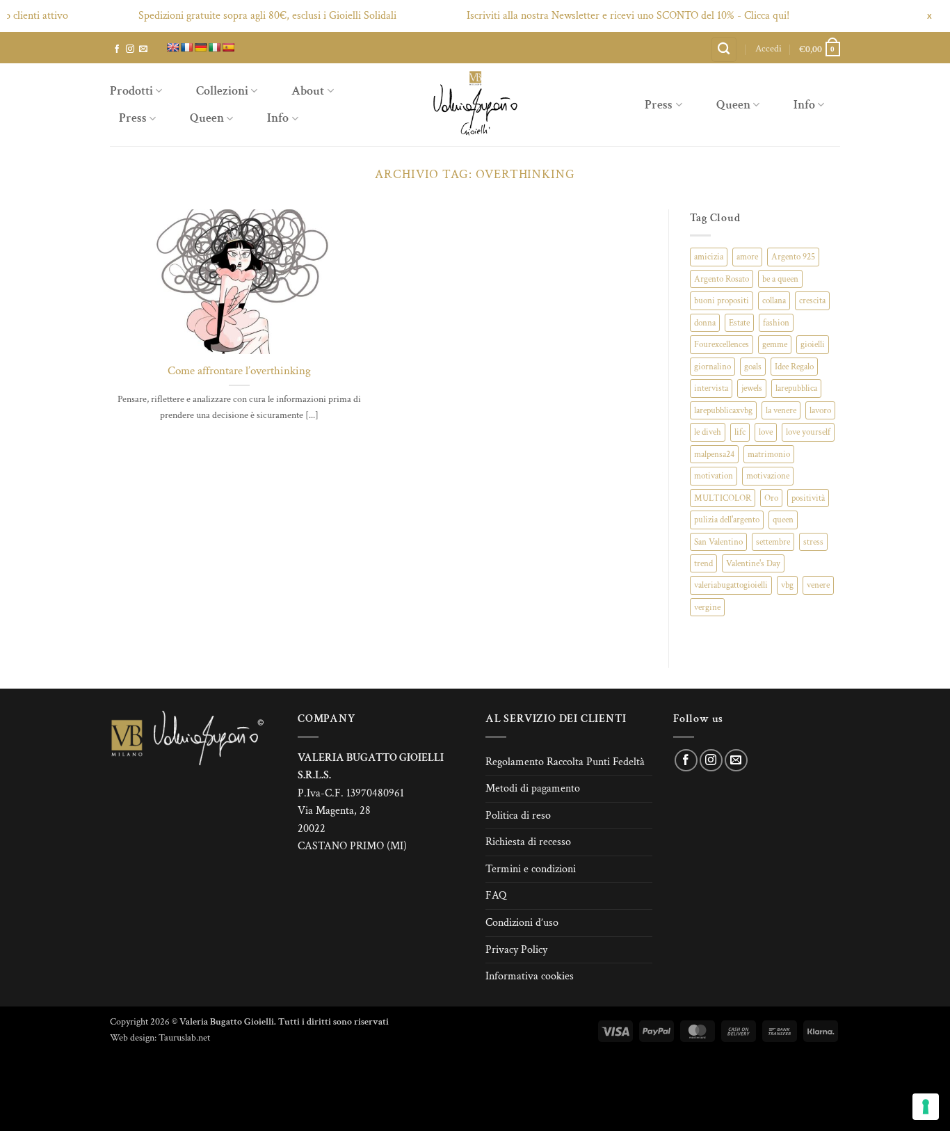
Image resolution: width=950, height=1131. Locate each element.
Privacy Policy (516, 949)
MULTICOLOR (722, 498)
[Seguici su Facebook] (117, 49)
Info (278, 118)
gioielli (812, 344)
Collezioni (222, 91)
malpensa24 (714, 454)
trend (703, 563)
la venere (781, 410)
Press (133, 118)
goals (753, 366)
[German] (200, 47)
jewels (751, 388)
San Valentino (718, 541)
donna (705, 322)
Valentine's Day (753, 563)
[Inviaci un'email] (143, 49)
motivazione (767, 475)
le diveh (707, 432)
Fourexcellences (721, 344)
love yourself (808, 432)
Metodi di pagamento (532, 788)
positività (808, 498)
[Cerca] (723, 50)
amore (747, 256)
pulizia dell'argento (726, 519)
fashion (776, 322)
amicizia (708, 256)
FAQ (495, 895)
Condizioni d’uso (521, 922)
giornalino (712, 366)
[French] (186, 47)
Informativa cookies (529, 976)
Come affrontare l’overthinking (239, 371)
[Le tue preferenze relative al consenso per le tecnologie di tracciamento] (925, 1106)
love (766, 432)
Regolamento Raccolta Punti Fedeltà (565, 762)
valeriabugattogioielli (731, 585)
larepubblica (796, 388)
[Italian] (214, 47)
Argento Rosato (721, 278)
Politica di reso (518, 815)
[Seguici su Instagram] (130, 49)
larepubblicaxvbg (723, 410)
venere (818, 585)
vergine (707, 607)
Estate (739, 322)
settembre (773, 541)
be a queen (780, 278)
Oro (771, 498)
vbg (787, 585)
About (307, 91)
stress (813, 541)
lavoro (820, 410)
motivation (713, 475)
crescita (812, 300)
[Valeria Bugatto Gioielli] (475, 104)
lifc (740, 432)
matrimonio (769, 454)
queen (783, 519)
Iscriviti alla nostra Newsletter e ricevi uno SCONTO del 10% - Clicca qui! (606, 15)
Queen (207, 118)
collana (774, 300)
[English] (172, 47)
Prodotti (131, 91)
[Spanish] (228, 47)
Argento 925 (793, 256)
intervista (711, 388)
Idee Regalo (794, 366)
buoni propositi (721, 300)
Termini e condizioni (530, 869)
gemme (774, 344)
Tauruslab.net (184, 1037)
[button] (768, 49)
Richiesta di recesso (528, 842)
